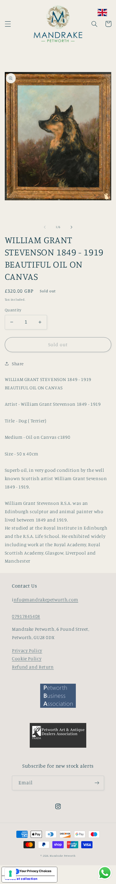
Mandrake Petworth (63, 855)
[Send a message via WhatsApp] (105, 873)
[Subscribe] (97, 783)
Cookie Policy (26, 658)
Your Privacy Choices (35, 871)
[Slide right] (71, 227)
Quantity (13, 309)
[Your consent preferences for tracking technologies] (10, 873)
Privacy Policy (27, 650)
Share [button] (18, 363)
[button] (8, 24)
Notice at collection (21, 879)
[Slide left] (44, 227)
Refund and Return (33, 667)
